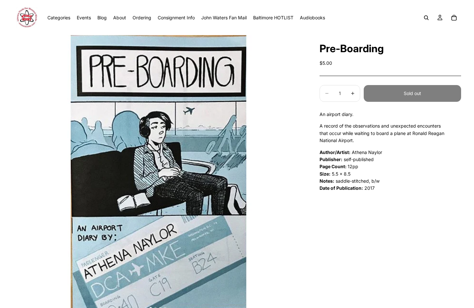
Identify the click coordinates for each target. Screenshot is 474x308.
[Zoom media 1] (158, 171)
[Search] (426, 18)
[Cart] (454, 18)
